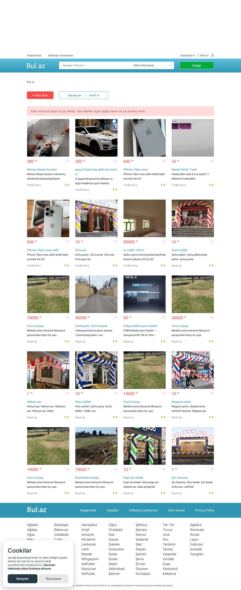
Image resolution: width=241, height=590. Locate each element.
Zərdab (168, 559)
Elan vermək (176, 510)
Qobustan (116, 549)
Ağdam (32, 525)
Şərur (140, 559)
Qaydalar (113, 510)
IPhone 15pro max (135, 169)
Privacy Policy (204, 510)
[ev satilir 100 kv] (144, 218)
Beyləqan (61, 525)
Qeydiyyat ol (187, 55)
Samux (141, 534)
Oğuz (112, 525)
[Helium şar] (48, 370)
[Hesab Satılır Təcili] (193, 138)
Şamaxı (141, 530)
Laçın (194, 539)
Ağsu (31, 534)
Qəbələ (114, 544)
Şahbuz (141, 525)
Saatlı (112, 564)
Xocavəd (197, 530)
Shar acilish (83, 402)
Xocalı (194, 534)
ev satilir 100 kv (133, 250)
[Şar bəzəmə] (193, 446)
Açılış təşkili (179, 250)
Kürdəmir (88, 539)
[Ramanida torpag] (96, 446)
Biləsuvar (61, 530)
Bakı (30, 539)
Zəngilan (197, 554)
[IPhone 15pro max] (144, 138)
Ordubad (115, 530)
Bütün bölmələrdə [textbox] (143, 65)
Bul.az (35, 65)
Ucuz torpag (35, 326)
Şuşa (166, 564)
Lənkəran (88, 544)
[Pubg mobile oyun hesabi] (144, 294)
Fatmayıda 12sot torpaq (91, 326)
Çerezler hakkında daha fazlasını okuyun (31, 566)
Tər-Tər (168, 525)
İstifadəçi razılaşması (60, 55)
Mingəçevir (90, 559)
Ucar (166, 534)
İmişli (85, 530)
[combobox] (152, 65)
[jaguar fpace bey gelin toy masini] (96, 138)
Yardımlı (169, 544)
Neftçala (88, 574)
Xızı (165, 539)
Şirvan (141, 564)
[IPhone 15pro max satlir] (48, 218)
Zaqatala (169, 554)
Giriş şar (80, 250)
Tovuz (167, 530)
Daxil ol (204, 55)
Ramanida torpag (86, 477)
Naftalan (88, 564)
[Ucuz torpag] (48, 294)
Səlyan (141, 549)
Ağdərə (195, 525)
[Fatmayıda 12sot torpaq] (96, 294)
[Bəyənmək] (67, 161)
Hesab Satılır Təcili (184, 169)
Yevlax (168, 549)
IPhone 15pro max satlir (43, 250)
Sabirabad (116, 569)
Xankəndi (170, 569)
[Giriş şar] (96, 218)
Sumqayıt (143, 574)
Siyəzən (142, 569)
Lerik (85, 549)
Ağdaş (32, 530)
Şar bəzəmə (180, 477)
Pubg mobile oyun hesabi (140, 326)
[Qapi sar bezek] (144, 446)
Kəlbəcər (169, 574)
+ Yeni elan (40, 95)
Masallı (86, 554)
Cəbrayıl (196, 544)
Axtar (196, 65)
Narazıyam (53, 578)
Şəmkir (141, 554)
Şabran (114, 574)
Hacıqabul (89, 525)
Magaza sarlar (181, 402)
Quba (112, 554)
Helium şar (34, 402)
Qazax (113, 539)
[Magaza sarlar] (193, 370)
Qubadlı (196, 549)
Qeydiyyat (75, 95)
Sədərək (142, 539)
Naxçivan (88, 569)
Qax (111, 534)
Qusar (113, 559)
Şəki (139, 544)
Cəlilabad (61, 534)
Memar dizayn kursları (42, 169)
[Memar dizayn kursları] (48, 138)
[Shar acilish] (96, 370)
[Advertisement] (120, 26)
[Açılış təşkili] (193, 218)
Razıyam (23, 578)
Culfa (58, 539)
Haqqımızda (34, 55)
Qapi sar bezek (133, 477)
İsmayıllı (87, 534)
